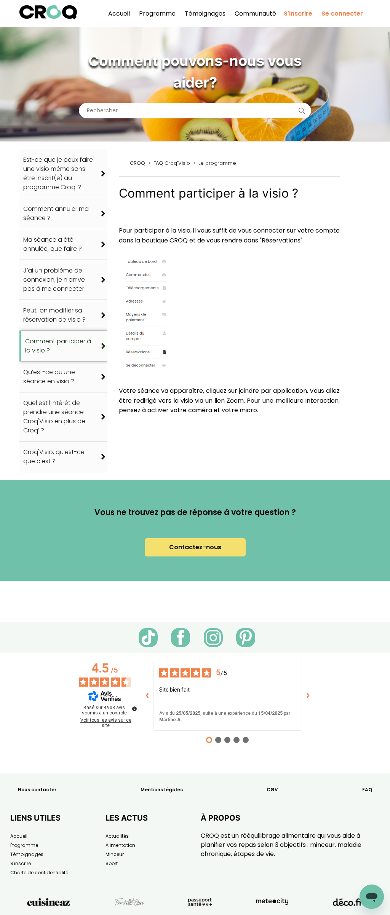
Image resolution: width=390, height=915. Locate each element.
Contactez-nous (195, 547)
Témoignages (205, 13)
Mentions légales (162, 789)
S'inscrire (298, 13)
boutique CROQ (165, 240)
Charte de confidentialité (39, 872)
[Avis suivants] (308, 695)
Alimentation (120, 845)
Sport (111, 863)
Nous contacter (37, 789)
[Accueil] (48, 17)
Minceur (114, 854)
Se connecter (342, 13)
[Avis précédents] (147, 695)
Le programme (217, 163)
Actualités (117, 836)
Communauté (255, 13)
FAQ (367, 789)
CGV (272, 789)
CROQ (137, 163)
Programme (157, 13)
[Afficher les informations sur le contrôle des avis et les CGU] (134, 709)
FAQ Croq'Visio (171, 163)
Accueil (119, 13)
